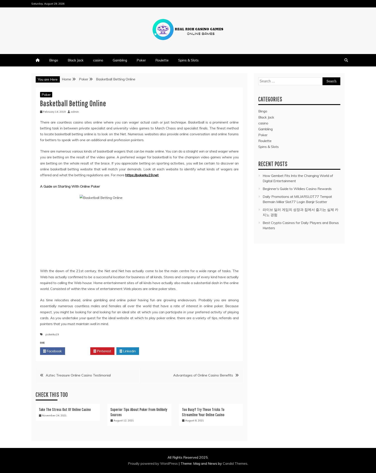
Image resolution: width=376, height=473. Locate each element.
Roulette (162, 60)
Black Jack (76, 60)
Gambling (120, 60)
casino (98, 60)
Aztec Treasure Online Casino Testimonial (78, 375)
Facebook (54, 351)
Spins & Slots (188, 60)
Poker (141, 60)
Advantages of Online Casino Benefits (203, 375)
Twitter (79, 351)
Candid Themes (235, 463)
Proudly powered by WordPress (153, 463)
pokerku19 (52, 334)
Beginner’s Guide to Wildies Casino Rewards (297, 188)
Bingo (53, 60)
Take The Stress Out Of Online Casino (65, 409)
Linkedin (129, 351)
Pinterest (103, 351)
